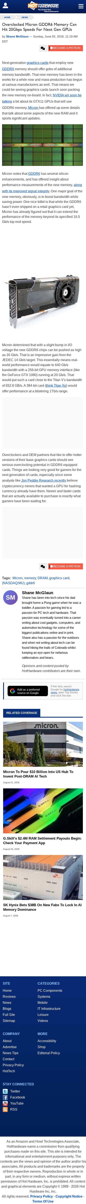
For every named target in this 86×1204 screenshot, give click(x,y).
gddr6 (30, 583)
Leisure (43, 1014)
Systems (44, 996)
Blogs (7, 1008)
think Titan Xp (56, 385)
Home (7, 990)
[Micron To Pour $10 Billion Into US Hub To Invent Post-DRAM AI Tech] (43, 744)
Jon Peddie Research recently (43, 480)
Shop (42, 1047)
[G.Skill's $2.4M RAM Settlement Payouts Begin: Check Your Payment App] (43, 810)
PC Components (50, 990)
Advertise (10, 1047)
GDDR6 (8, 69)
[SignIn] (8, 5)
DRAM (43, 578)
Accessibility (47, 1041)
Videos (43, 1021)
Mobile (43, 1002)
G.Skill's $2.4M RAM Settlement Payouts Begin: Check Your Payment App (42, 840)
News (25, 17)
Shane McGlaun (37, 592)
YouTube (17, 1103)
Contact (8, 1059)
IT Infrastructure (49, 1008)
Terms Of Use (43, 1201)
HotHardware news (65, 691)
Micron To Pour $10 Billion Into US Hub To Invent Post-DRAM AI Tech (38, 774)
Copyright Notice (69, 1196)
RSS (13, 1109)
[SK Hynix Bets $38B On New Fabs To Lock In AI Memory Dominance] (43, 877)
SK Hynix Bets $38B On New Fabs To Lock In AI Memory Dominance (42, 907)
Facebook (17, 1097)
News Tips (10, 1053)
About (7, 1041)
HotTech (9, 1071)
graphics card (59, 578)
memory (30, 578)
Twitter (15, 1091)
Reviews (9, 996)
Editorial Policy (49, 1053)
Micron (33, 107)
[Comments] (43, 48)
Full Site (9, 1014)
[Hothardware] (43, 6)
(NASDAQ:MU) (13, 583)
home (7, 17)
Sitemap (9, 1021)
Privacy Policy (13, 1065)
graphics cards (37, 63)
